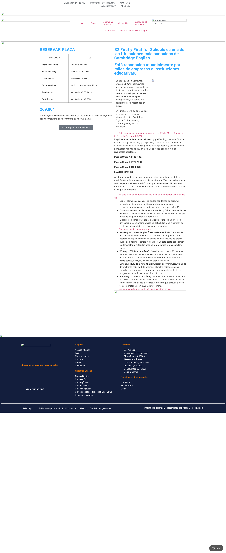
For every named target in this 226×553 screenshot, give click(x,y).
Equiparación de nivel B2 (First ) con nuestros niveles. (145, 289)
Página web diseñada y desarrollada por (173, 408)
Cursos (94, 23)
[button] (150, 134)
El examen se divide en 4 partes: (135, 229)
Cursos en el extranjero (140, 23)
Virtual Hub (123, 23)
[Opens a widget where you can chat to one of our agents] (216, 548)
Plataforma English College (133, 30)
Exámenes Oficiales (108, 23)
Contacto (110, 30)
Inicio (82, 23)
